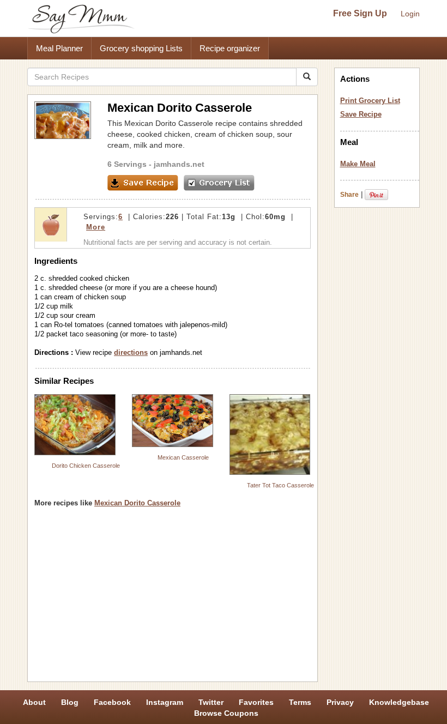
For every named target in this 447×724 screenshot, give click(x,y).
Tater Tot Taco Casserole (280, 485)
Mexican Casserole (183, 457)
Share (349, 194)
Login (410, 13)
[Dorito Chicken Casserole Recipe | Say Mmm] (75, 424)
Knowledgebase (399, 702)
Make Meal (358, 164)
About (34, 702)
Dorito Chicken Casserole (86, 465)
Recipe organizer (230, 48)
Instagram (164, 702)
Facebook (112, 702)
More (95, 227)
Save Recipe (361, 114)
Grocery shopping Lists (141, 48)
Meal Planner (59, 48)
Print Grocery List (370, 100)
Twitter (211, 702)
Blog (69, 702)
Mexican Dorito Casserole (137, 503)
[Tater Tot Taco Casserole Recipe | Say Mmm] (270, 434)
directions (131, 352)
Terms (300, 702)
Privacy (340, 702)
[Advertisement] (172, 598)
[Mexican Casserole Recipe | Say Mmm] (172, 420)
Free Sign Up (360, 13)
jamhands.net (179, 164)
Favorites (256, 702)
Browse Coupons (226, 713)
